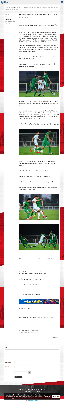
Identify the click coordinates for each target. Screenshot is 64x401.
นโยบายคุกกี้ (11, 398)
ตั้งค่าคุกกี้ (47, 396)
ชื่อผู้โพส (8, 362)
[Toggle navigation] (62, 2)
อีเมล (7, 367)
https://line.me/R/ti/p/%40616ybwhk (44, 318)
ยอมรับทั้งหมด (56, 396)
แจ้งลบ (21, 21)
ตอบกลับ (19, 377)
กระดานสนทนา (9, 7)
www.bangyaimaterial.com (23, 7)
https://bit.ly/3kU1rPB (45, 259)
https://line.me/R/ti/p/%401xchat (28, 332)
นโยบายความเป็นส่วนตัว (37, 396)
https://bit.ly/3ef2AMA (32, 285)
